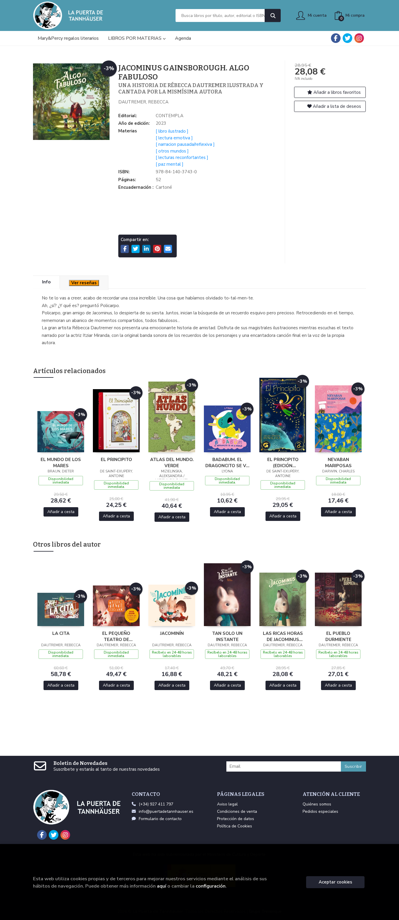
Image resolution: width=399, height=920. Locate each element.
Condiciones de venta (237, 811)
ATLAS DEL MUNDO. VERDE (172, 462)
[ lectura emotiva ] (174, 138)
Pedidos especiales (320, 811)
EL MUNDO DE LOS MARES (61, 462)
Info (46, 282)
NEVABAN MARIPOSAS (338, 462)
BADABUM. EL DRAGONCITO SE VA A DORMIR (227, 462)
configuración (210, 886)
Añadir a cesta (60, 511)
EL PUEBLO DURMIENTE (338, 636)
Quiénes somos (317, 804)
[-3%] (60, 431)
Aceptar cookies (335, 882)
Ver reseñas (84, 283)
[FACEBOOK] (336, 38)
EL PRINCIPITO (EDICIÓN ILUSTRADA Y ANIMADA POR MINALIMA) (283, 462)
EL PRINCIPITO (116, 459)
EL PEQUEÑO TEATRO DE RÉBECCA (116, 636)
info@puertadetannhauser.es (166, 811)
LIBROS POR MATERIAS (135, 38)
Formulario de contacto (160, 819)
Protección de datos (235, 819)
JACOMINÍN (172, 633)
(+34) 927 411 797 (156, 804)
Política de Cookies (234, 826)
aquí (161, 886)
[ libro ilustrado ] (172, 131)
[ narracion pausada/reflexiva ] (185, 144)
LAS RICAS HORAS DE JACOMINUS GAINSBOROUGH (283, 636)
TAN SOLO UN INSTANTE (227, 636)
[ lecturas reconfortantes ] (182, 157)
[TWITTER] (347, 38)
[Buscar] (273, 15)
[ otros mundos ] (172, 151)
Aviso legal (227, 804)
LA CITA (61, 633)
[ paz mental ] (169, 164)
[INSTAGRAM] (359, 38)
